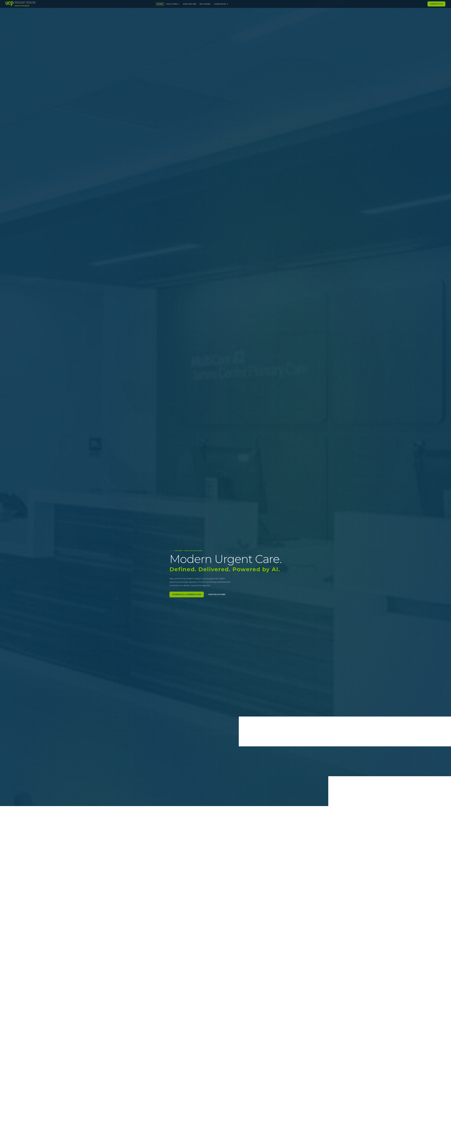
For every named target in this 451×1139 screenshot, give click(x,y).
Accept (268, 20)
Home (160, 4)
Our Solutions (217, 594)
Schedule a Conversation (186, 594)
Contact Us (436, 4)
